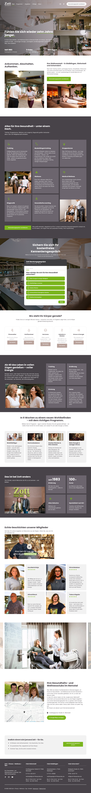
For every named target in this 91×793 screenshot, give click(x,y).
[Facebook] (64, 4)
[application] (24, 712)
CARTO (42, 721)
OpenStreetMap (33, 721)
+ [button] (6, 703)
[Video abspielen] (29, 546)
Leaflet (27, 721)
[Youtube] (13, 777)
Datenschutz (42, 788)
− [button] (6, 705)
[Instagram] (61, 4)
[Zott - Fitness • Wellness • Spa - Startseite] (8, 4)
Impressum (35, 788)
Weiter (61, 302)
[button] (24, 712)
